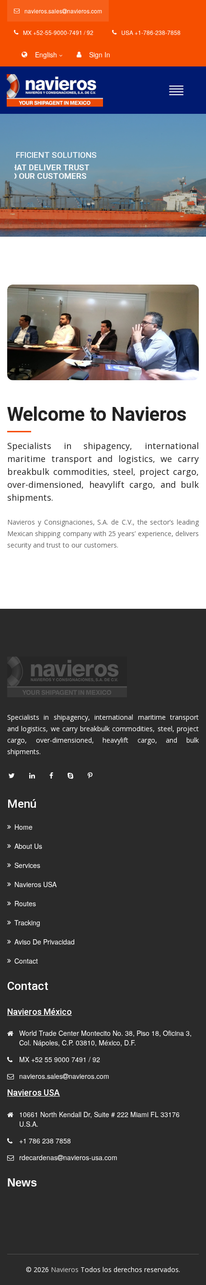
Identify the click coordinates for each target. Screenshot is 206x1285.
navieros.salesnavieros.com (63, 11)
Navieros (65, 1269)
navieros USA (35, 884)
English (46, 54)
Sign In (99, 54)
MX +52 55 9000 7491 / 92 (59, 1059)
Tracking (27, 922)
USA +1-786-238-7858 (151, 32)
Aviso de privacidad (44, 941)
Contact (25, 210)
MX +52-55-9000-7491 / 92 (58, 32)
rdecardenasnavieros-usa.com (68, 1157)
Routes (25, 903)
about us (28, 846)
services (27, 865)
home (23, 827)
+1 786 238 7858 (45, 1140)
